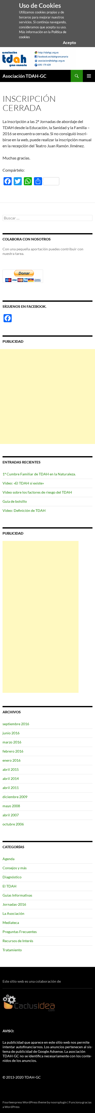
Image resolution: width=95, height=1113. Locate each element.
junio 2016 (11, 733)
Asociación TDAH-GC (24, 76)
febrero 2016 (13, 751)
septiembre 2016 (16, 724)
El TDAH (9, 886)
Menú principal (89, 76)
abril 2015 (11, 769)
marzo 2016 (12, 742)
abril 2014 (11, 778)
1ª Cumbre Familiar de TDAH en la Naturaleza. (39, 474)
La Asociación (13, 913)
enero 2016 (12, 760)
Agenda (8, 859)
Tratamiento (12, 950)
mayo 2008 (11, 806)
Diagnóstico (12, 877)
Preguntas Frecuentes (20, 931)
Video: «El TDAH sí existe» (23, 483)
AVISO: (8, 1031)
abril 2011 (11, 787)
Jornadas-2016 (14, 904)
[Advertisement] (47, 396)
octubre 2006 (13, 824)
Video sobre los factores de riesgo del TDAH (37, 492)
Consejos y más (15, 868)
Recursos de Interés (18, 941)
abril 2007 (11, 815)
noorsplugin (59, 1102)
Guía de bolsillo (15, 501)
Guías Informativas (17, 895)
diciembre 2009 (15, 797)
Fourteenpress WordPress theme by (27, 1102)
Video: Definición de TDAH (24, 510)
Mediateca (11, 922)
